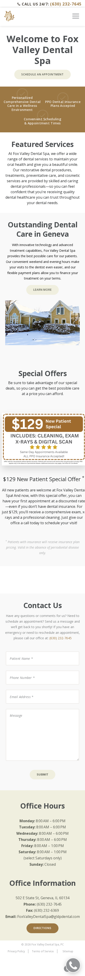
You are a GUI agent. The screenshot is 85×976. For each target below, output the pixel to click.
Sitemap (68, 951)
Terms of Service (43, 951)
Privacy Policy (16, 951)
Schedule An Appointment (42, 74)
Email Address (18, 689)
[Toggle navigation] (76, 18)
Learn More (42, 290)
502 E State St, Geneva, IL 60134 (42, 897)
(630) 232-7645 (66, 4)
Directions (42, 928)
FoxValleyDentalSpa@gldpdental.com (48, 916)
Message (13, 709)
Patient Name (18, 651)
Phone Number (19, 670)
